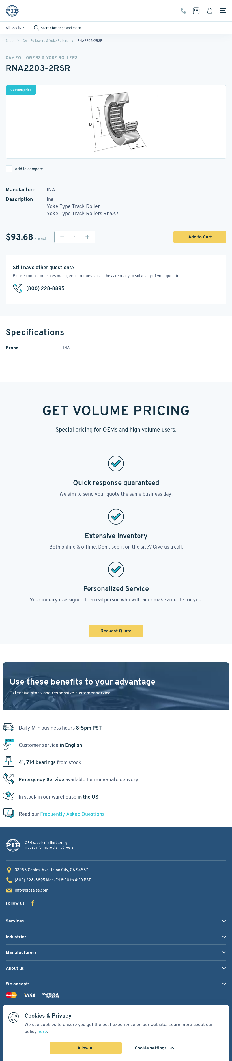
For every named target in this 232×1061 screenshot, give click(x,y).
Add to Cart (200, 237)
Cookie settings (151, 1048)
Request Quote (116, 631)
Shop (10, 40)
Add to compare (29, 168)
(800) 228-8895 (183, 11)
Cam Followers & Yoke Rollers (45, 40)
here (42, 1031)
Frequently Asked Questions (72, 814)
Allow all (85, 1048)
